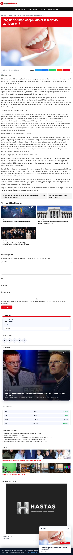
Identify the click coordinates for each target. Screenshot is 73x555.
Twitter (38, 70)
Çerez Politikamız (32, 552)
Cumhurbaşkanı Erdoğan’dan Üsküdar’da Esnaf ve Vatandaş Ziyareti (22, 433)
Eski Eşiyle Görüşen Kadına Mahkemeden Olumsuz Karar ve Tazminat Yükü (24, 439)
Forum (43, 9)
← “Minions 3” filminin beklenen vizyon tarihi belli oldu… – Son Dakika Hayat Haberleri (24, 196)
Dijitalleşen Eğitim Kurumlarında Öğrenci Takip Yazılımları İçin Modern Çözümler (25, 441)
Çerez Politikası (53, 9)
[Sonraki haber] (67, 352)
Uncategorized (12, 15)
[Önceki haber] (63, 352)
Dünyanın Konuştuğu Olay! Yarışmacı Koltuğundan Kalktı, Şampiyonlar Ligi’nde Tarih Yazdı (28, 437)
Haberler (3, 15)
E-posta (4, 285)
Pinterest (66, 70)
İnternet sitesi (5, 292)
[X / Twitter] (9, 340)
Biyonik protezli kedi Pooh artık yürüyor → (58, 196)
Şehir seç (7, 324)
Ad (2, 278)
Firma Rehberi (33, 9)
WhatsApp (52, 70)
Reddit (59, 70)
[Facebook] (4, 340)
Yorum (4, 261)
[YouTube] (19, 340)
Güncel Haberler (20, 9)
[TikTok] (24, 340)
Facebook (44, 70)
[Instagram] (14, 340)
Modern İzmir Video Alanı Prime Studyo (14, 435)
